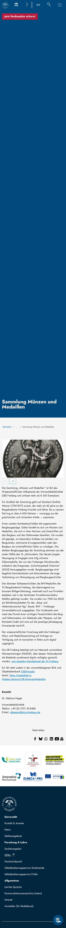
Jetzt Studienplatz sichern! (19, 16)
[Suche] (49, 5)
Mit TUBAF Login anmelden (21, 907)
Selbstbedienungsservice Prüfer (21, 874)
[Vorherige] (5, 481)
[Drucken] (61, 738)
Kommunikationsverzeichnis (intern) (23, 893)
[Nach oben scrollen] (58, 907)
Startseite (7, 426)
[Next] (12, 481)
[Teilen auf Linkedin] (51, 738)
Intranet (8, 900)
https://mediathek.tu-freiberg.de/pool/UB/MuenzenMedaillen (24, 677)
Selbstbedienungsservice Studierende (24, 868)
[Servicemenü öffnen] (58, 920)
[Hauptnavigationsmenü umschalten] (59, 5)
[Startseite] (5, 5)
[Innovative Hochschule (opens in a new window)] (11, 776)
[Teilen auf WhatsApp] (46, 738)
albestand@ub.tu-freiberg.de (25, 712)
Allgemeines (11, 880)
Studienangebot (12, 849)
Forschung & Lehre (15, 842)
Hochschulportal (13, 861)
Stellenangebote (13, 836)
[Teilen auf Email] (57, 738)
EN (38, 5)
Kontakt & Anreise (14, 823)
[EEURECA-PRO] (33, 776)
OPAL (7, 855)
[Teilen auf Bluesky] (40, 738)
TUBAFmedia (28, 671)
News (7, 829)
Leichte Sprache (13, 887)
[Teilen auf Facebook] (35, 738)
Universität (10, 817)
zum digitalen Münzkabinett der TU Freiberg (34, 661)
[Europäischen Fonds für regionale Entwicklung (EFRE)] (54, 776)
